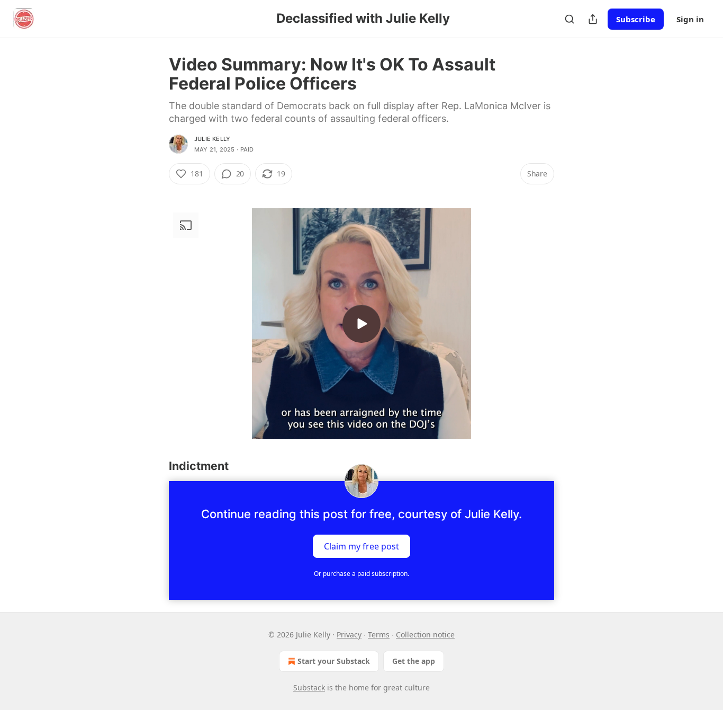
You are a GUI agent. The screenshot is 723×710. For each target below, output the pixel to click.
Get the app (413, 661)
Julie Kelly (212, 139)
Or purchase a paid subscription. (361, 573)
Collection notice (425, 634)
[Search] (569, 19)
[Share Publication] (592, 19)
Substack (309, 687)
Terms (379, 634)
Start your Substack (333, 661)
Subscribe (635, 19)
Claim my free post (361, 546)
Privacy (349, 634)
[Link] (154, 466)
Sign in (690, 19)
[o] (361, 324)
